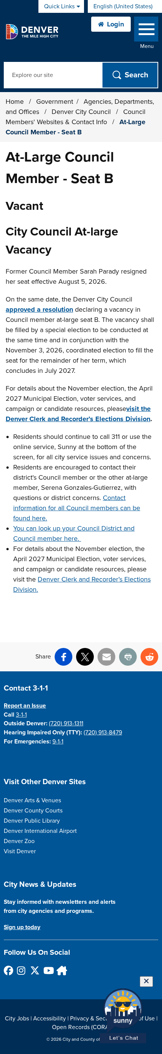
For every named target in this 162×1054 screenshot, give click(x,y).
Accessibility (49, 1018)
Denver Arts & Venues (32, 800)
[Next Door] (61, 970)
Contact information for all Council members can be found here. (76, 508)
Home (15, 101)
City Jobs (17, 1018)
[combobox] (125, 6)
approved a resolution (39, 309)
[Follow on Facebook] (8, 970)
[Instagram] (21, 970)
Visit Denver (20, 851)
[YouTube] (47, 970)
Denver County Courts (33, 810)
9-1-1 (57, 741)
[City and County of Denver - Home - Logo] (32, 31)
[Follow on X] (34, 970)
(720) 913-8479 (103, 732)
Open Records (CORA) (81, 1027)
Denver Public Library (32, 820)
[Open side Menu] (146, 30)
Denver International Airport (40, 831)
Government (54, 101)
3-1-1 (21, 714)
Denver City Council (82, 112)
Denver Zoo (19, 841)
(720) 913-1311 (66, 723)
